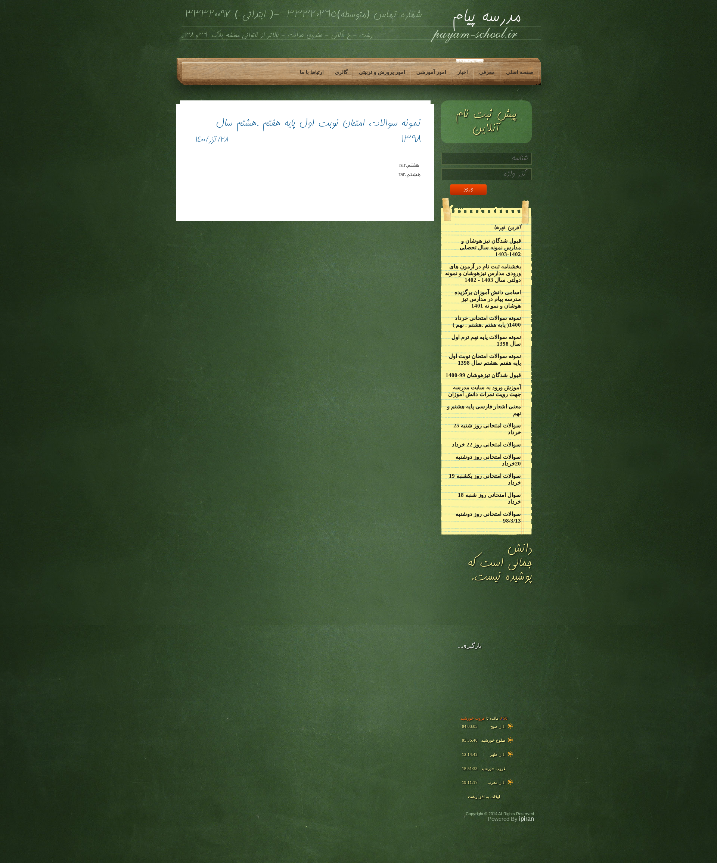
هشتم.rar (409, 174)
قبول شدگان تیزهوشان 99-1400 (483, 375)
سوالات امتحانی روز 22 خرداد (486, 445)
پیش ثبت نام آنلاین (485, 122)
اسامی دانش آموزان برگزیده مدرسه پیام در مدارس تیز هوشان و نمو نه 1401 (487, 299)
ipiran (526, 819)
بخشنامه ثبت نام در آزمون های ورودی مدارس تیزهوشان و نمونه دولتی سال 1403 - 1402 (483, 273)
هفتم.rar (409, 165)
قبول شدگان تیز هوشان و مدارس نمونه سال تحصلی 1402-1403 (490, 247)
